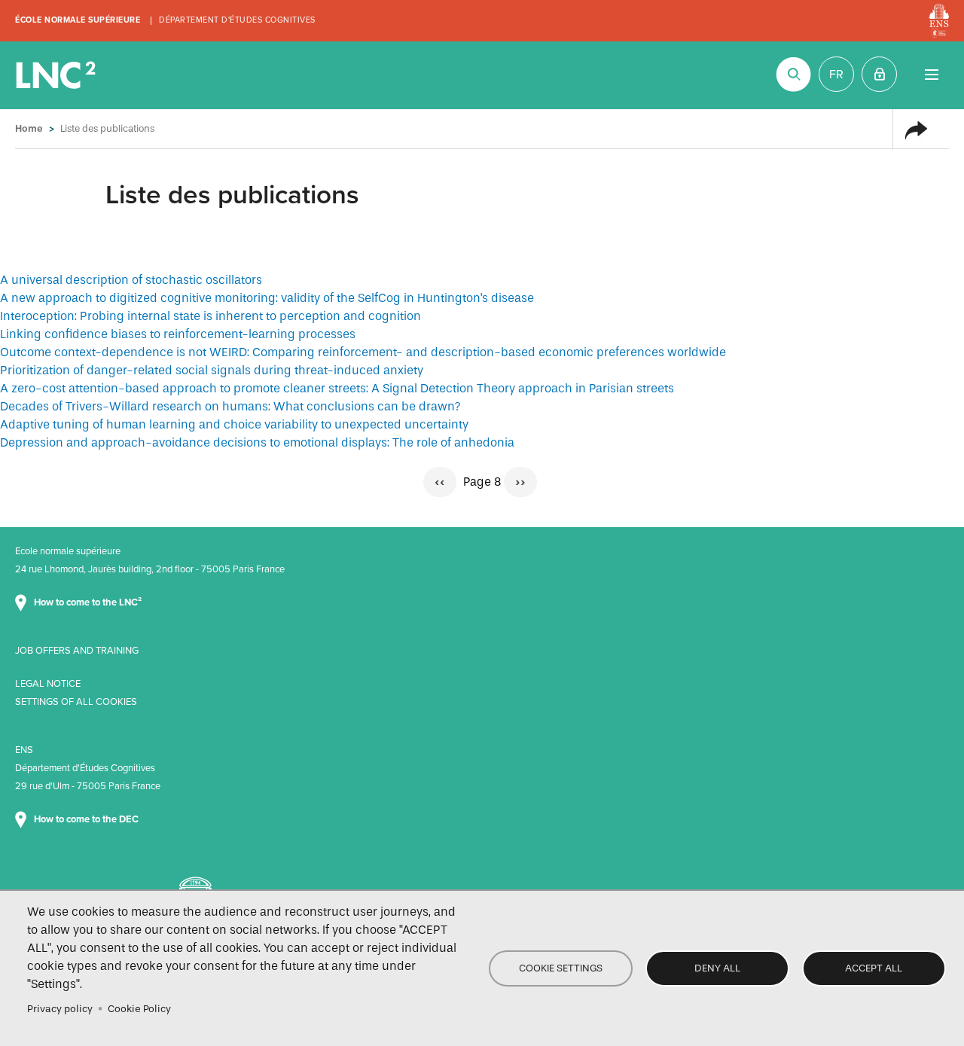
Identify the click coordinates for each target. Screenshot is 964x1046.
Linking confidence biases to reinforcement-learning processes (177, 334)
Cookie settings (560, 968)
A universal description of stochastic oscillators (131, 280)
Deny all (717, 968)
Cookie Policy (139, 1008)
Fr (836, 74)
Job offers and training (77, 651)
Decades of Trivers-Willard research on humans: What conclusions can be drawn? (230, 406)
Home (29, 128)
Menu (931, 74)
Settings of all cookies (76, 702)
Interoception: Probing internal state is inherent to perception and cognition (210, 316)
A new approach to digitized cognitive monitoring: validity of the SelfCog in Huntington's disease (267, 298)
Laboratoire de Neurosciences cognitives (57, 75)
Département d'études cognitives (237, 20)
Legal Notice (48, 684)
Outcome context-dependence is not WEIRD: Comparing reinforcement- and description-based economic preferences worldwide (363, 352)
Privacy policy (60, 1008)
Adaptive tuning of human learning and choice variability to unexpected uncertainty (234, 424)
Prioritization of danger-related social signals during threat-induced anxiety (211, 370)
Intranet (879, 74)
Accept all (873, 968)
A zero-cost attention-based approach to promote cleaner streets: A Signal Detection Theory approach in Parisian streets (337, 388)
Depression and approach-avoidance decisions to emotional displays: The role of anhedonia (257, 442)
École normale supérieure (77, 20)
